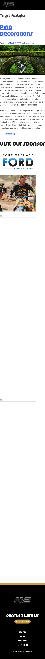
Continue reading (7, 134)
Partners (23, 640)
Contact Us (22, 621)
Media (22, 636)
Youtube (27, 646)
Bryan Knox (29, 43)
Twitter (24, 646)
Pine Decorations (16, 30)
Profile (22, 632)
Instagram (18, 646)
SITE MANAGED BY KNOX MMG (22, 651)
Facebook (21, 646)
